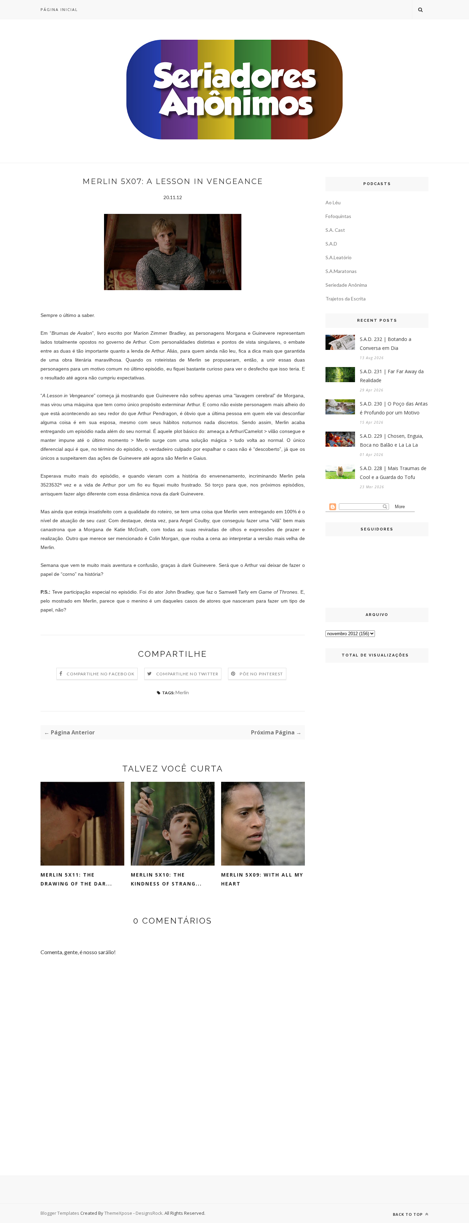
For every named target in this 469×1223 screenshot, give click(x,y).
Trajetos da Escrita (345, 298)
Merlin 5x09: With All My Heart (262, 879)
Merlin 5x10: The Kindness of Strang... (166, 879)
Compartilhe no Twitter (187, 673)
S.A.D (331, 244)
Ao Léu (333, 202)
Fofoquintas (338, 216)
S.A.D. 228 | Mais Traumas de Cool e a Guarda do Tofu (393, 472)
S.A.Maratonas (341, 271)
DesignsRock (149, 1213)
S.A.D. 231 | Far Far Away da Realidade (392, 376)
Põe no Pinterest (261, 673)
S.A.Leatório (338, 257)
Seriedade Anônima (346, 285)
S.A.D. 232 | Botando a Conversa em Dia (385, 343)
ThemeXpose (118, 1213)
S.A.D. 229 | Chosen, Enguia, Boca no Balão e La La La (391, 440)
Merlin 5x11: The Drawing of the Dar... (76, 879)
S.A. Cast (335, 230)
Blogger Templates (60, 1213)
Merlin (182, 692)
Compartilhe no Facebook (101, 673)
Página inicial (59, 9)
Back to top (408, 1214)
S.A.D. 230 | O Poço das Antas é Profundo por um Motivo (394, 408)
